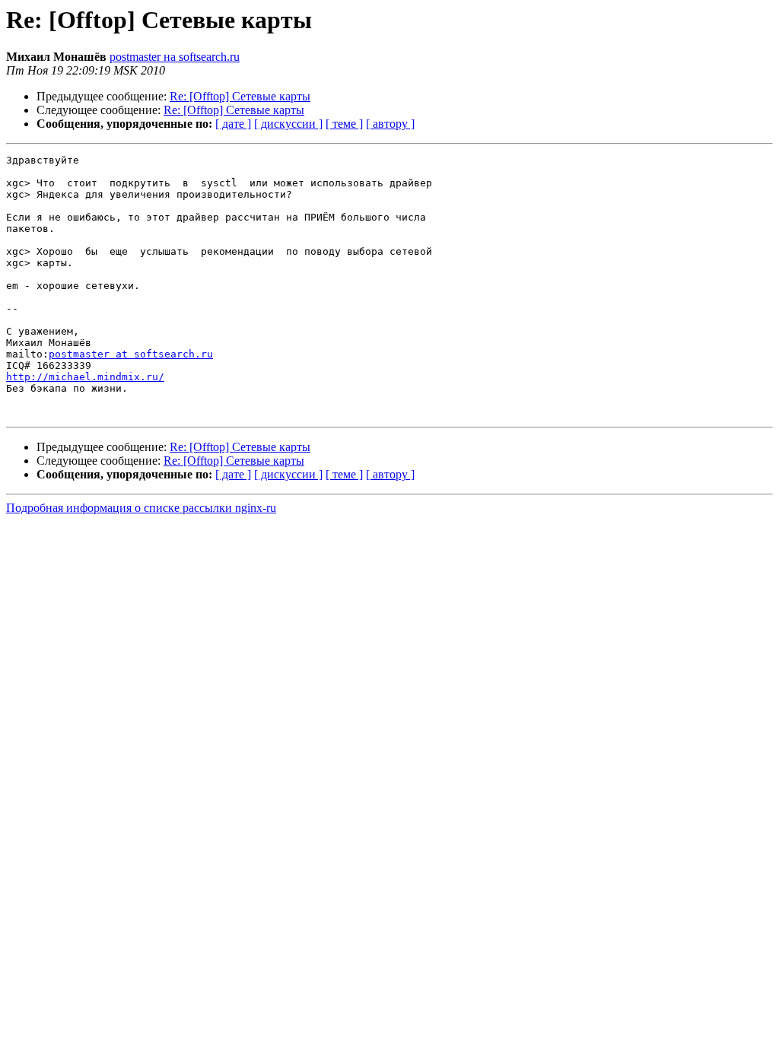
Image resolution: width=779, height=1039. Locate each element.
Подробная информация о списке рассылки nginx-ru (141, 507)
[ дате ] (233, 123)
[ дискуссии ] (288, 123)
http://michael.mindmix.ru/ (85, 377)
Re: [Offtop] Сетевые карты (240, 96)
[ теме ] (344, 123)
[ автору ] (390, 123)
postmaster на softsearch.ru (175, 56)
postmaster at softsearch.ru (131, 354)
